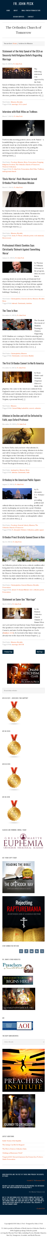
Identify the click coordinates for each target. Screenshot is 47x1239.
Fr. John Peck (23, 3)
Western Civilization (9, 167)
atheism (14, 472)
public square (39, 530)
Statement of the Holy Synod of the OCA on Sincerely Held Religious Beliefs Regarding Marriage (22, 55)
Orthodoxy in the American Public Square (21, 480)
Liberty (29, 299)
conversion (24, 356)
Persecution (32, 162)
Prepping (40, 162)
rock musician (39, 236)
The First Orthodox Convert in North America (23, 363)
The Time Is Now (10, 311)
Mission (13, 102)
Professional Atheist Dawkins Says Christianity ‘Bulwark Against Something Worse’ (21, 249)
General (23, 299)
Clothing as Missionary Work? (12, 1153)
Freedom (14, 162)
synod (24, 104)
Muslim (31, 356)
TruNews (41, 169)
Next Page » (40, 652)
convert (31, 408)
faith (27, 472)
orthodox (38, 408)
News (26, 162)
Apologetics (15, 470)
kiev (31, 590)
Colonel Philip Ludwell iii (20, 408)
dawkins (29, 303)
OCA (20, 104)
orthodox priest (28, 236)
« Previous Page (8, 652)
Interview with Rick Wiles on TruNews (19, 112)
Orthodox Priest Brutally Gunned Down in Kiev (23, 537)
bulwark (14, 303)
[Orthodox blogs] (14, 725)
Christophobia (16, 299)
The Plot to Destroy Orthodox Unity (14, 1149)
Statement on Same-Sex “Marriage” (19, 599)
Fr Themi (19, 236)
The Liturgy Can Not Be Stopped (13, 1145)
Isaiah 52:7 (30, 1180)
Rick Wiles (33, 169)
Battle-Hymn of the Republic (11, 1141)
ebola (13, 236)
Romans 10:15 (40, 1180)
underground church (9, 171)
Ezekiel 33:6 (41, 1209)
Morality (20, 102)
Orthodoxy (30, 530)
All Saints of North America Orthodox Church (29, 1228)
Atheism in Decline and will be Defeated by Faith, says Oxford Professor (22, 418)
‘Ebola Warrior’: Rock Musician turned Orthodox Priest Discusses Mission (19, 181)
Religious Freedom (8, 165)
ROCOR (21, 644)
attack (14, 590)
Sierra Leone (6, 238)
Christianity (22, 303)
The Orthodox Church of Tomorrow (27, 165)
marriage (15, 104)
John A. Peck (39, 1224)
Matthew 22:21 (8, 633)
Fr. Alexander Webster (19, 530)
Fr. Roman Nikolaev (23, 590)
